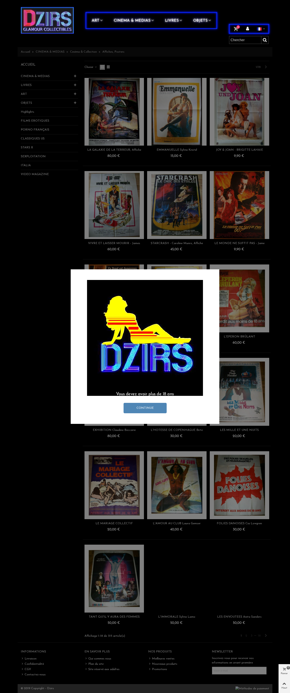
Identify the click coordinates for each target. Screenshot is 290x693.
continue (145, 408)
